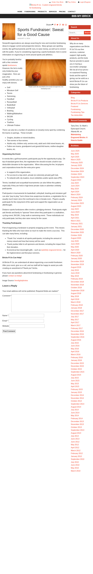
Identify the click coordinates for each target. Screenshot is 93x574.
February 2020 (77, 256)
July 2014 (75, 410)
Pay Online (72, 2)
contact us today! (15, 276)
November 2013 (77, 424)
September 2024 (77, 177)
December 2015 (77, 363)
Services (53, 12)
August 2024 (76, 180)
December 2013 (77, 421)
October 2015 (76, 369)
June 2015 (75, 381)
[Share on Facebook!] (54, 25)
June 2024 (75, 186)
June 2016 (75, 346)
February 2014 (77, 418)
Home (19, 12)
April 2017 (75, 322)
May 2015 (75, 384)
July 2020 (75, 241)
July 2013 (75, 436)
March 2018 (75, 302)
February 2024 (77, 197)
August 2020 (76, 238)
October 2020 (76, 235)
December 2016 (77, 331)
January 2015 (76, 392)
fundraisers (12, 65)
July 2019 (75, 270)
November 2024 (77, 171)
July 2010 (75, 462)
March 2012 (75, 450)
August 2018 (76, 293)
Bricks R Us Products (79, 101)
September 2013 (77, 430)
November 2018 (77, 285)
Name (5, 315)
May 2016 (75, 349)
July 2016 (75, 343)
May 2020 (75, 247)
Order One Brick (57, 2)
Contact (72, 12)
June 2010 (75, 465)
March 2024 (75, 194)
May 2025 (75, 154)
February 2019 (77, 279)
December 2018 (77, 282)
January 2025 (76, 165)
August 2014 (76, 407)
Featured (74, 106)
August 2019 (76, 267)
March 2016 (75, 354)
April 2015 (75, 386)
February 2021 (77, 224)
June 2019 (75, 273)
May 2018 (75, 296)
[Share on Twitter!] (57, 25)
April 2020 (75, 250)
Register (88, 2)
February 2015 (77, 389)
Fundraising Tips (77, 112)
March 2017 (75, 325)
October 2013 (76, 427)
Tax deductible (77, 115)
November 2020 (77, 232)
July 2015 (75, 378)
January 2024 (76, 200)
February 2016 (77, 357)
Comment (6, 296)
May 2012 (75, 445)
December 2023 (77, 203)
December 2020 (77, 229)
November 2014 (77, 398)
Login (82, 2)
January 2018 (76, 308)
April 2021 (75, 218)
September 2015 (77, 372)
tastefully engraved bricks (51, 250)
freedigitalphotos (21, 280)
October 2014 (76, 401)
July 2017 (75, 317)
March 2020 (75, 253)
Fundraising (29, 12)
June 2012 (75, 442)
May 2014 (75, 415)
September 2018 (77, 290)
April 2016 (75, 352)
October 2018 (76, 288)
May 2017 (75, 320)
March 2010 (75, 471)
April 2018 (75, 299)
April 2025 (75, 157)
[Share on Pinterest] (63, 25)
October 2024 (76, 174)
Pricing (62, 12)
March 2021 (75, 221)
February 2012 (77, 453)
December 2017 (77, 311)
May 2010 (75, 468)
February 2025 (77, 163)
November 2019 (77, 264)
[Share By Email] (66, 25)
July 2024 (75, 183)
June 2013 (75, 439)
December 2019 (77, 261)
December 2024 (77, 168)
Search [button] (88, 33)
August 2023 (76, 206)
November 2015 (77, 366)
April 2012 (75, 448)
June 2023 (75, 212)
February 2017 (77, 328)
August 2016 (76, 340)
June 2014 (75, 413)
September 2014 (77, 404)
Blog (73, 98)
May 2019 (75, 276)
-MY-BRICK (81, 16)
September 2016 (77, 337)
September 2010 (77, 459)
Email (5, 321)
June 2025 (75, 151)
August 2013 (76, 433)
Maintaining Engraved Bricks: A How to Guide (79, 137)
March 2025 (75, 160)
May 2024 (75, 189)
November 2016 (77, 334)
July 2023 (75, 209)
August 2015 (76, 375)
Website (5, 326)
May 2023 (75, 215)
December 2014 (77, 395)
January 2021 (76, 227)
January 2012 (76, 456)
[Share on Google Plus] (60, 25)
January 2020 (76, 258)
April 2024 (75, 192)
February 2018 (77, 305)
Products (42, 12)
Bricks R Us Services (79, 104)
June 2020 (75, 244)
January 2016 (76, 360)
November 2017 (77, 314)
